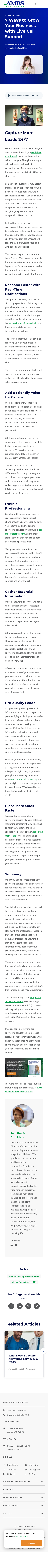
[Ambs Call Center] (15, 4)
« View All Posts (12, 15)
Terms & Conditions (16, 1548)
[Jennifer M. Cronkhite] (22, 1115)
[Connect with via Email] (17, 1245)
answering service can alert (22, 323)
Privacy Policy (21, 1536)
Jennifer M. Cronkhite (17, 48)
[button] (36, 4)
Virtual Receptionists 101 (24, 1282)
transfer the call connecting (24, 779)
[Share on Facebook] (11, 1306)
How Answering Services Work (24, 1276)
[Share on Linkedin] (20, 1306)
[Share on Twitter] (28, 1306)
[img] (33, 95)
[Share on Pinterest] (37, 1306)
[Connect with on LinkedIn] (13, 1245)
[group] (24, 95)
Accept (32, 1543)
